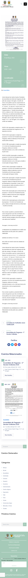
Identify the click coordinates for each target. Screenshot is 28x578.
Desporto (5, 481)
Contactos (14, 550)
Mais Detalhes (8, 375)
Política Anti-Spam (10, 560)
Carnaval (5, 478)
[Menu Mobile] (25, 4)
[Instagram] (11, 570)
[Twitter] (12, 344)
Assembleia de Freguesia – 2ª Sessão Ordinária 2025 (13, 364)
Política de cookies (14, 547)
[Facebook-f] (16, 570)
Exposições (5, 492)
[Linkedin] (19, 344)
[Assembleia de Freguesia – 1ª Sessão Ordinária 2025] (14, 399)
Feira (4, 497)
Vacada (5, 508)
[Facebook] (8, 344)
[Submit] (25, 446)
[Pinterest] (15, 344)
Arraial (4, 470)
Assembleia (6, 90)
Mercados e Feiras (7, 505)
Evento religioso (7, 489)
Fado (4, 495)
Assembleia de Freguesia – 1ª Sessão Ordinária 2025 (13, 423)
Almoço (5, 467)
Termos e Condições (14, 542)
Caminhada (5, 476)
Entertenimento (6, 486)
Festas (4, 500)
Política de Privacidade (14, 545)
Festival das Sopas (7, 503)
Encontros (5, 484)
